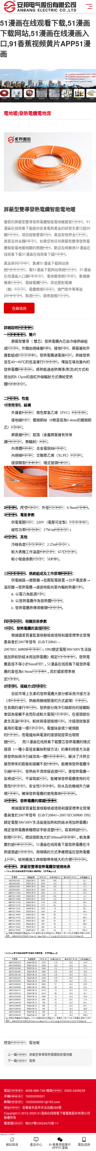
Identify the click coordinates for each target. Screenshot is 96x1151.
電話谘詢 (84, 1144)
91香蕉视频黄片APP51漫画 (60, 1146)
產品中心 (36, 1144)
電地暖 (34, 1042)
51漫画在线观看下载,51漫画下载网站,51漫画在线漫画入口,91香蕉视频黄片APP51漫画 (45, 38)
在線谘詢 (19, 308)
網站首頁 (12, 1144)
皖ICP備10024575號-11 (42, 1123)
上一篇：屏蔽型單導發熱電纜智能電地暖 (40, 1054)
